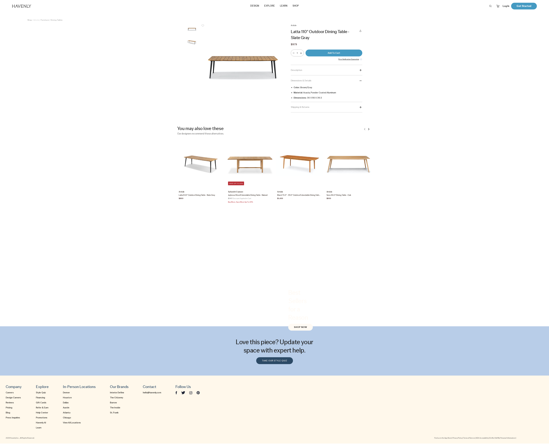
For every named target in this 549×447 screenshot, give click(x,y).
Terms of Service (469, 438)
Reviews (10, 402)
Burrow (113, 402)
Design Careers (13, 397)
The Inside (115, 407)
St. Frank (114, 412)
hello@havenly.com (152, 392)
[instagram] (190, 392)
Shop (29, 20)
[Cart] (498, 6)
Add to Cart (334, 53)
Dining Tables (56, 20)
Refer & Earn (42, 407)
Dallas (66, 402)
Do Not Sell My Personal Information (502, 438)
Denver (66, 392)
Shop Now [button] (300, 327)
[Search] (490, 6)
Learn (38, 427)
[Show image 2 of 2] (192, 42)
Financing (40, 397)
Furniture (45, 20)
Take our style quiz (274, 360)
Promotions (41, 417)
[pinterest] (198, 392)
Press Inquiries (13, 417)
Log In (506, 6)
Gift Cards (41, 402)
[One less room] (293, 53)
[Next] (368, 129)
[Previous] (364, 129)
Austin (66, 407)
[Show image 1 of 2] (192, 29)
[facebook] (176, 392)
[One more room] (301, 53)
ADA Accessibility (482, 438)
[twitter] (183, 392)
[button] (242, 67)
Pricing (9, 407)
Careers (10, 392)
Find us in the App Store (442, 438)
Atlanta (66, 412)
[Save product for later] (202, 27)
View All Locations (72, 422)
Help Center (42, 412)
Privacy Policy (457, 438)
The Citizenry (116, 397)
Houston (67, 397)
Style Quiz (41, 392)
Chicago (67, 417)
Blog (8, 412)
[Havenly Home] (30, 6)
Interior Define (117, 392)
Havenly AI (41, 422)
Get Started (524, 5)
